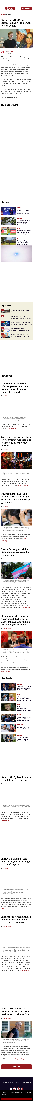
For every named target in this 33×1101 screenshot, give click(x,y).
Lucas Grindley (10, 51)
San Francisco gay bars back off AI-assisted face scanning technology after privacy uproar (16, 441)
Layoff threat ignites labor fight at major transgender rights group (15, 552)
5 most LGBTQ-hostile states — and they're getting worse (16, 779)
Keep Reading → (12, 428)
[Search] (19, 8)
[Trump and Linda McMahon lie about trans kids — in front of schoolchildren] (8, 738)
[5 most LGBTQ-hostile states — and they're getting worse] (16, 795)
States (19, 208)
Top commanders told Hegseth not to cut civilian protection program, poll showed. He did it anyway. (24, 720)
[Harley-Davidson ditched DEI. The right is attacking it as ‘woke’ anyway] (16, 879)
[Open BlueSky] (14, 1088)
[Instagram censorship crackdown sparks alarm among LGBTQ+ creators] (5, 329)
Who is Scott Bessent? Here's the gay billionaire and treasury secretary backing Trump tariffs (21, 336)
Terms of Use (4, 1094)
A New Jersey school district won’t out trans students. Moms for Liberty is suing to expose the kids (24, 213)
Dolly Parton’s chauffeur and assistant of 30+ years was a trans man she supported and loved (24, 710)
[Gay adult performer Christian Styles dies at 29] (8, 728)
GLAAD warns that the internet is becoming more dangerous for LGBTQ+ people (21, 324)
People (19, 694)
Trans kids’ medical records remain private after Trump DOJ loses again (23, 223)
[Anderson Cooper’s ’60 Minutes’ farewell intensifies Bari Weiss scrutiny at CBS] (16, 1029)
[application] (16, 253)
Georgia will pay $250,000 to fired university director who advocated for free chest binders (23, 244)
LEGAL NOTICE (20, 1085)
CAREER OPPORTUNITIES (22, 1079)
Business (8, 14)
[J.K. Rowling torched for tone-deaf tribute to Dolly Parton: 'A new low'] (8, 697)
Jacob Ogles (5, 396)
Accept (16, 1098)
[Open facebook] (11, 1088)
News (18, 228)
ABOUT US (13, 1079)
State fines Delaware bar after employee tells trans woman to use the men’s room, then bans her (14, 388)
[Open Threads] (18, 1088)
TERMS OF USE (12, 1085)
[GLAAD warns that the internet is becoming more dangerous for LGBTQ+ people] (5, 323)
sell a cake (16, 59)
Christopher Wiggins (7, 558)
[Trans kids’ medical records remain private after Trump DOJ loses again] (8, 221)
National (19, 218)
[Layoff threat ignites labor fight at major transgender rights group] (16, 570)
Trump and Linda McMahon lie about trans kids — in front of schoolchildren (24, 739)
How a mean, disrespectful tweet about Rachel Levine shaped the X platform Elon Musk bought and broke (15, 620)
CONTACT (7, 1079)
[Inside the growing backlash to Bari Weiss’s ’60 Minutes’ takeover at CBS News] (16, 938)
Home (3, 14)
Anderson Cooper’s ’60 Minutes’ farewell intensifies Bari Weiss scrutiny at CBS (15, 1011)
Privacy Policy (26, 1092)
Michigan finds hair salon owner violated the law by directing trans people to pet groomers (16, 498)
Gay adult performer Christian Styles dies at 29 (24, 728)
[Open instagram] (22, 1088)
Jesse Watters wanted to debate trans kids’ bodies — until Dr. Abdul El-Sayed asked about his (24, 690)
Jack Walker (5, 783)
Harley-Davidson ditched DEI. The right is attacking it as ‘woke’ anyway (16, 861)
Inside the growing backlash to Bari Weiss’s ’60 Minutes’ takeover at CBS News (16, 919)
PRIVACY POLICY (16, 1082)
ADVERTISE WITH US (6, 1082)
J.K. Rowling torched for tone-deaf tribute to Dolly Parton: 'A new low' (24, 699)
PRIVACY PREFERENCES (26, 1082)
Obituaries (20, 725)
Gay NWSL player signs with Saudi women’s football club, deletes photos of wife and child (24, 234)
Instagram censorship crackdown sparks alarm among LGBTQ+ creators (21, 330)
